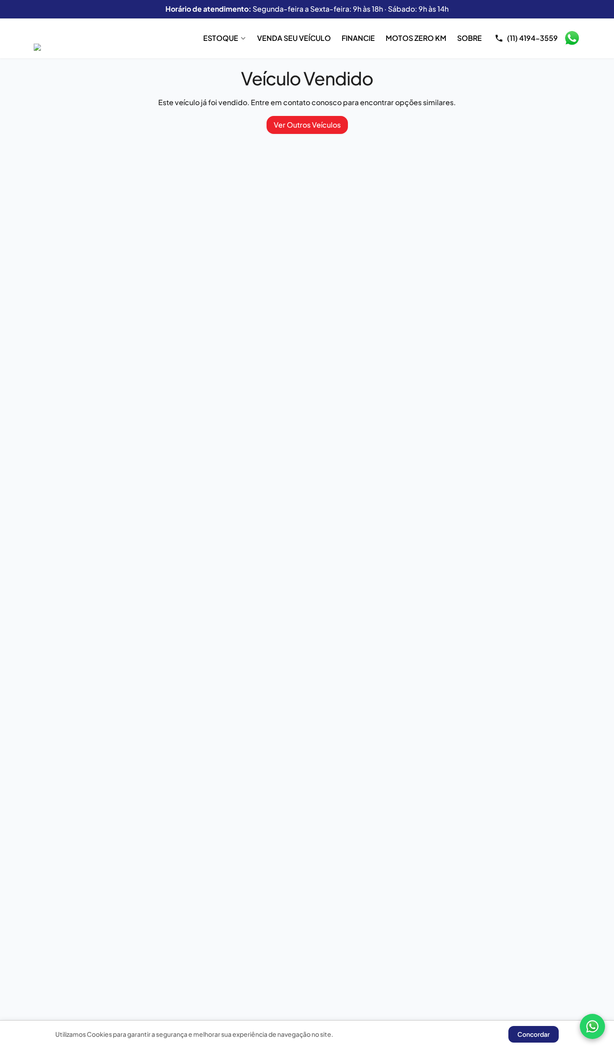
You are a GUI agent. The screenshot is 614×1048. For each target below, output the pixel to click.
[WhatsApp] (592, 1026)
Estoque (220, 38)
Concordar (533, 1034)
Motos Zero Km (416, 38)
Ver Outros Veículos (307, 124)
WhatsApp (571, 38)
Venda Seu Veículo (294, 38)
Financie (358, 38)
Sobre (469, 38)
